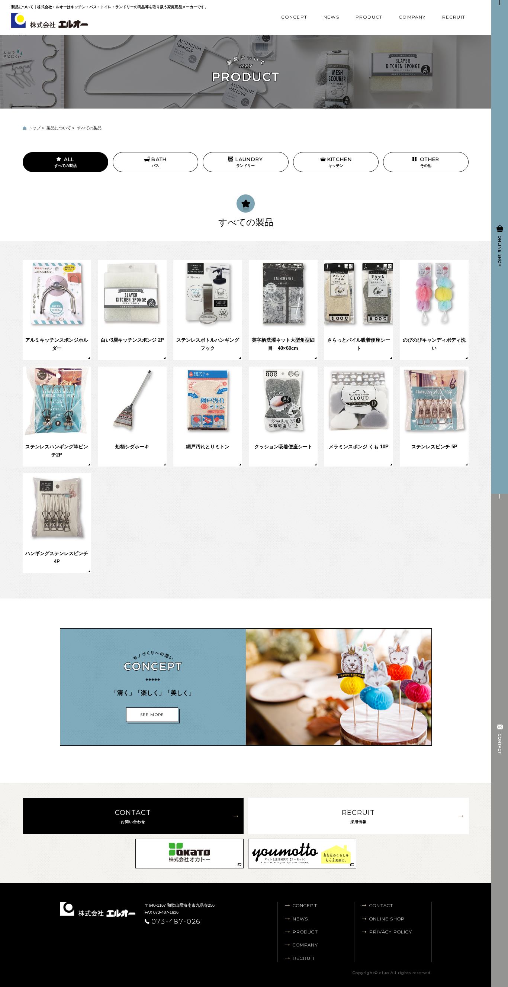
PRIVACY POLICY (390, 932)
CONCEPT (294, 17)
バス (159, 162)
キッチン (339, 162)
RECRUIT (453, 17)
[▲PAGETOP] (467, 953)
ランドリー (249, 162)
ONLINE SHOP (387, 919)
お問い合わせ (133, 816)
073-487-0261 (177, 921)
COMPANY (412, 17)
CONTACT (381, 905)
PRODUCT (369, 17)
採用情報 (358, 816)
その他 (430, 162)
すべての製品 (65, 162)
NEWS (331, 17)
